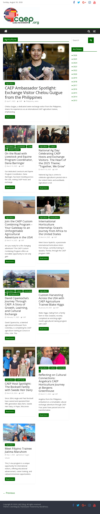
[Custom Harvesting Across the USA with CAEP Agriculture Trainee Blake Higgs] (53, 271)
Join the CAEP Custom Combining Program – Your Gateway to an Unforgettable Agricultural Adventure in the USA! (19, 229)
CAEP (20, 101)
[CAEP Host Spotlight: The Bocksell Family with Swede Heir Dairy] (19, 348)
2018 (74, 81)
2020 (74, 74)
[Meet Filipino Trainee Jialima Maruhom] (19, 425)
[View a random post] (94, 31)
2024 (74, 63)
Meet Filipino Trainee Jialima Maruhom (18, 450)
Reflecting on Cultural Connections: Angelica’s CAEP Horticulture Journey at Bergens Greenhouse (52, 383)
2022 (74, 70)
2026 (74, 55)
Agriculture (10, 84)
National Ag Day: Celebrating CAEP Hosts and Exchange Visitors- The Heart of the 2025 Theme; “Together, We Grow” (52, 158)
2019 (74, 78)
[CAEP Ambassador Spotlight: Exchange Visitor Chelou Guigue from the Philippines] (36, 45)
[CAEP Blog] (6, 31)
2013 (74, 100)
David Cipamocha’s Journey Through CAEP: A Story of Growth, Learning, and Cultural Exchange (17, 306)
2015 (74, 93)
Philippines (30, 101)
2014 (74, 96)
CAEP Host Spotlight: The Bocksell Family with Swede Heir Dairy (19, 387)
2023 (74, 66)
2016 (74, 89)
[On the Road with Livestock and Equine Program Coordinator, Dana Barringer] (19, 126)
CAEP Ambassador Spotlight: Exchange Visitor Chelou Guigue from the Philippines (33, 92)
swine (36, 101)
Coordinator (21, 146)
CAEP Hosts (21, 380)
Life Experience (14, 294)
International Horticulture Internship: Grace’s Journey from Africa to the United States (53, 227)
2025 (74, 59)
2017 (74, 85)
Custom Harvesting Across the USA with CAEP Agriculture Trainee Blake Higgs (51, 299)
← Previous (9, 492)
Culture (52, 146)
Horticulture (54, 217)
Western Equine (14, 150)
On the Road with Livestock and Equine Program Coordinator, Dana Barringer (19, 158)
